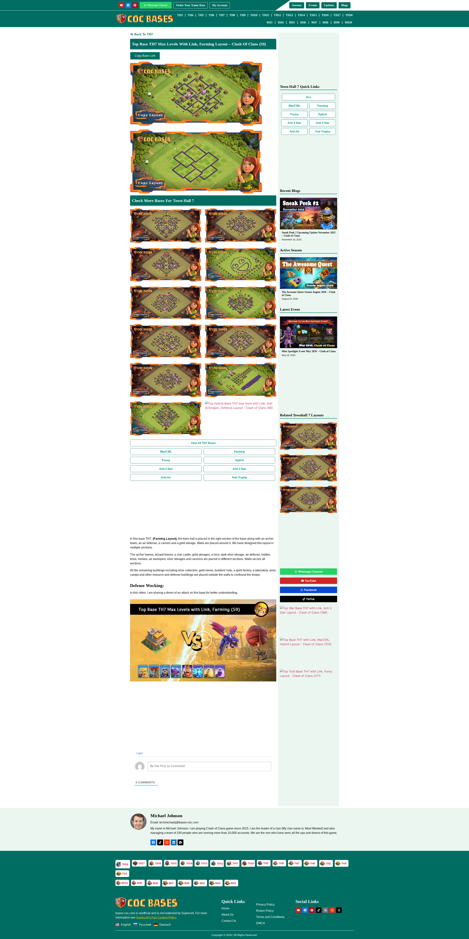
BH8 (325, 22)
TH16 (325, 15)
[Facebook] (128, 5)
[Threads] (339, 910)
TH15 (313, 15)
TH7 (222, 15)
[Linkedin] (174, 842)
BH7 (314, 22)
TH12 (277, 15)
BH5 (292, 22)
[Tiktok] (160, 842)
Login (139, 753)
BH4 (281, 22)
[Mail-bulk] (180, 842)
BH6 (303, 22)
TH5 (201, 15)
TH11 (265, 15)
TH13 (289, 15)
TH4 (190, 15)
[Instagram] (167, 842)
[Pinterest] (135, 5)
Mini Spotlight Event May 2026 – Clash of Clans (309, 351)
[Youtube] (121, 5)
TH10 (253, 15)
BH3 (269, 22)
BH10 (348, 22)
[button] (203, 640)
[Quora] (325, 910)
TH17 (337, 15)
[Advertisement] (203, 508)
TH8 (232, 15)
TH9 (242, 15)
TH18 (348, 15)
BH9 (336, 22)
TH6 (211, 15)
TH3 (180, 15)
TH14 (301, 15)
